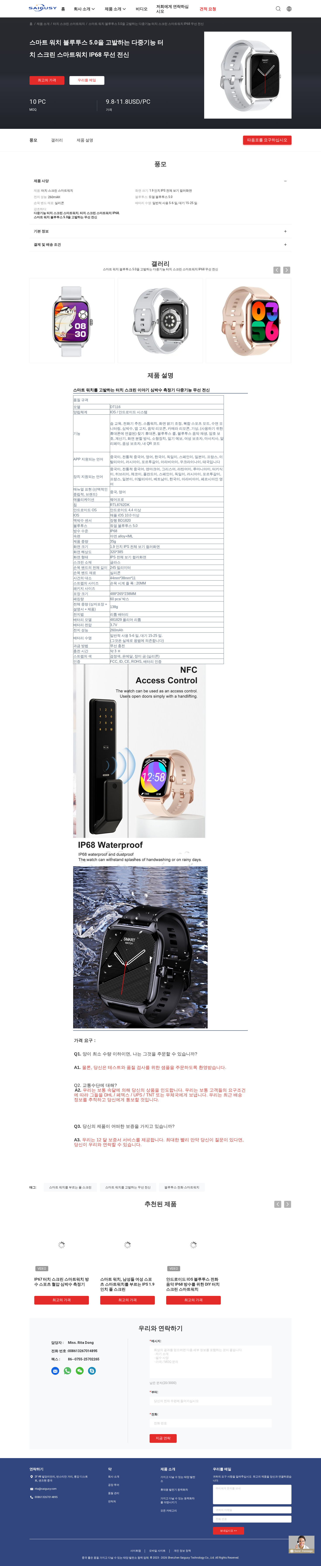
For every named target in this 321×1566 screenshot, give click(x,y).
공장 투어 (113, 1484)
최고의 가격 (47, 80)
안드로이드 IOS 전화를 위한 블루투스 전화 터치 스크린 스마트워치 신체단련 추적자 (61, 1284)
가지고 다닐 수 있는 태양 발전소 (177, 1479)
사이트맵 (135, 1550)
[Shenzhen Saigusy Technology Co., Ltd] (42, 7)
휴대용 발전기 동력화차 (174, 1489)
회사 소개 (113, 1476)
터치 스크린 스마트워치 (69, 24)
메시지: (156, 1341)
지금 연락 (163, 1438)
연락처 (112, 1501)
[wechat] (80, 1371)
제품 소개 (43, 24)
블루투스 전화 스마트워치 (181, 1187)
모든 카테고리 (168, 1510)
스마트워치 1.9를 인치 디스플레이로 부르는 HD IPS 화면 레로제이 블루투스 (257, 1284)
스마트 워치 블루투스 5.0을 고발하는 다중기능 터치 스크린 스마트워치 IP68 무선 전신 (193, 1284)
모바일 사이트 (157, 1550)
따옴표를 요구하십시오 (267, 140)
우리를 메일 (87, 80)
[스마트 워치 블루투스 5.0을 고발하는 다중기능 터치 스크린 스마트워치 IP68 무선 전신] (248, 75)
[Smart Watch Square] (248, 320)
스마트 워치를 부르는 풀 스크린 (70, 1187)
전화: (154, 1414)
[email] (55, 1371)
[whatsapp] (67, 1371)
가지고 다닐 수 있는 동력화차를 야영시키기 (177, 1500)
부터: (154, 1392)
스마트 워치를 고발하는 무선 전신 (128, 1187)
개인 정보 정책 (182, 1550)
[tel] (104, 1371)
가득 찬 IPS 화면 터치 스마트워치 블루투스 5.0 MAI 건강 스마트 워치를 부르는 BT (127, 1284)
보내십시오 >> (228, 1530)
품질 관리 (113, 1493)
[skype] (92, 1371)
